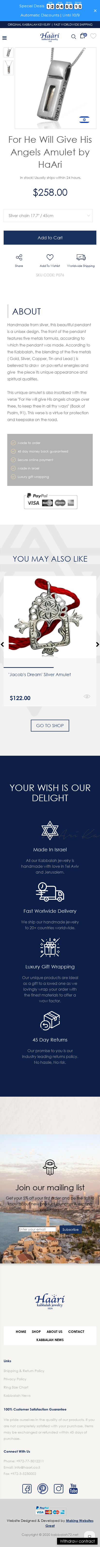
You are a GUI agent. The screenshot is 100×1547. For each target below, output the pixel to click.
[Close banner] (95, 10)
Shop (36, 1331)
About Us (54, 1331)
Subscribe (71, 1229)
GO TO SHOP (50, 725)
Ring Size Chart (16, 1387)
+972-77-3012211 (30, 1461)
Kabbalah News (50, 1340)
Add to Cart (50, 237)
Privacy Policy (15, 1379)
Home (21, 1331)
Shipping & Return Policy (24, 1371)
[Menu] (4, 38)
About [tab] (26, 311)
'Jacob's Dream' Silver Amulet (39, 674)
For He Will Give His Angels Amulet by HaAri (50, 152)
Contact (76, 1331)
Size (47, 205)
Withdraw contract (77, 1541)
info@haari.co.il (27, 1467)
